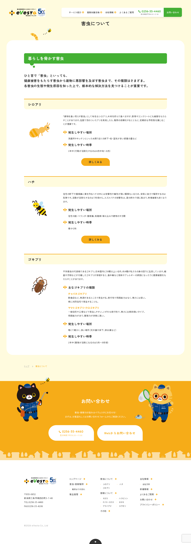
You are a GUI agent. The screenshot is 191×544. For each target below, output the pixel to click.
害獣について (106, 493)
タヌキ (121, 502)
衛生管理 (74, 494)
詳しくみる (95, 162)
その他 (103, 510)
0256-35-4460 (36, 502)
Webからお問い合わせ (120, 433)
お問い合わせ (146, 499)
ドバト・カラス (108, 502)
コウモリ (122, 506)
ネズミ (105, 498)
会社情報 (144, 478)
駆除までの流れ (78, 489)
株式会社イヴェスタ (27, 12)
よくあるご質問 (147, 494)
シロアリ (106, 484)
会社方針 (146, 484)
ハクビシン (123, 498)
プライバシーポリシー (150, 504)
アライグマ (107, 506)
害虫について (106, 478)
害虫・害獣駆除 (77, 484)
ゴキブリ (106, 488)
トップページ (75, 478)
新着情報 (144, 489)
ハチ (121, 484)
